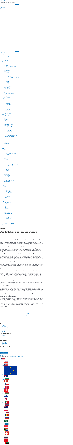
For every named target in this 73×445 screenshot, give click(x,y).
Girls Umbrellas (6, 56)
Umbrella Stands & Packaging (9, 136)
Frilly (7, 80)
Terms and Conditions (29, 319)
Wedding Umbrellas (7, 89)
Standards (27, 317)
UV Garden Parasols (7, 113)
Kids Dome (6, 60)
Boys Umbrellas (6, 57)
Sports (3, 98)
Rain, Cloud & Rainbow (12, 75)
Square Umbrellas (7, 125)
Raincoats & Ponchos (9, 130)
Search (1, 4)
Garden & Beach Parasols (8, 198)
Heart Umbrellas (7, 88)
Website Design (20, 356)
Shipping (26, 315)
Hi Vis (5, 120)
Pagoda (7, 81)
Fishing (5, 107)
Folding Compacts (7, 70)
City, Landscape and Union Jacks (13, 77)
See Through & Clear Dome (11, 66)
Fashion (5, 71)
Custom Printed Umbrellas (8, 115)
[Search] (17, 4)
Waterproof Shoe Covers (12, 135)
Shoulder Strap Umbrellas (8, 124)
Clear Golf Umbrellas (9, 105)
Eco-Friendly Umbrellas (10, 64)
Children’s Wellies (11, 132)
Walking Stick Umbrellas (8, 126)
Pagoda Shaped (6, 121)
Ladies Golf (8, 103)
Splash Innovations (13, 356)
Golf (4, 100)
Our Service (27, 313)
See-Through (6, 65)
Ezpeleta (7, 82)
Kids (3, 54)
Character (5, 59)
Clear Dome (8, 67)
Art (6, 73)
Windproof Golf (8, 104)
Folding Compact (7, 94)
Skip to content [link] (2, 0)
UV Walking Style (7, 110)
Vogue (7, 84)
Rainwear (5, 129)
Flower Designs (10, 78)
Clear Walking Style (9, 68)
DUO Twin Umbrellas (7, 123)
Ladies (3, 61)
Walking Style (6, 87)
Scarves (5, 214)
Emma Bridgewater (9, 86)
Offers (3, 137)
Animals (9, 76)
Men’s (3, 91)
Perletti (7, 83)
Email (1, 350)
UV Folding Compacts (8, 109)
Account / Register (5, 139)
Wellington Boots (9, 131)
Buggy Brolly (6, 119)
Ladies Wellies (10, 134)
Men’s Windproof (7, 97)
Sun (2, 108)
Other (3, 114)
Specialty (5, 118)
